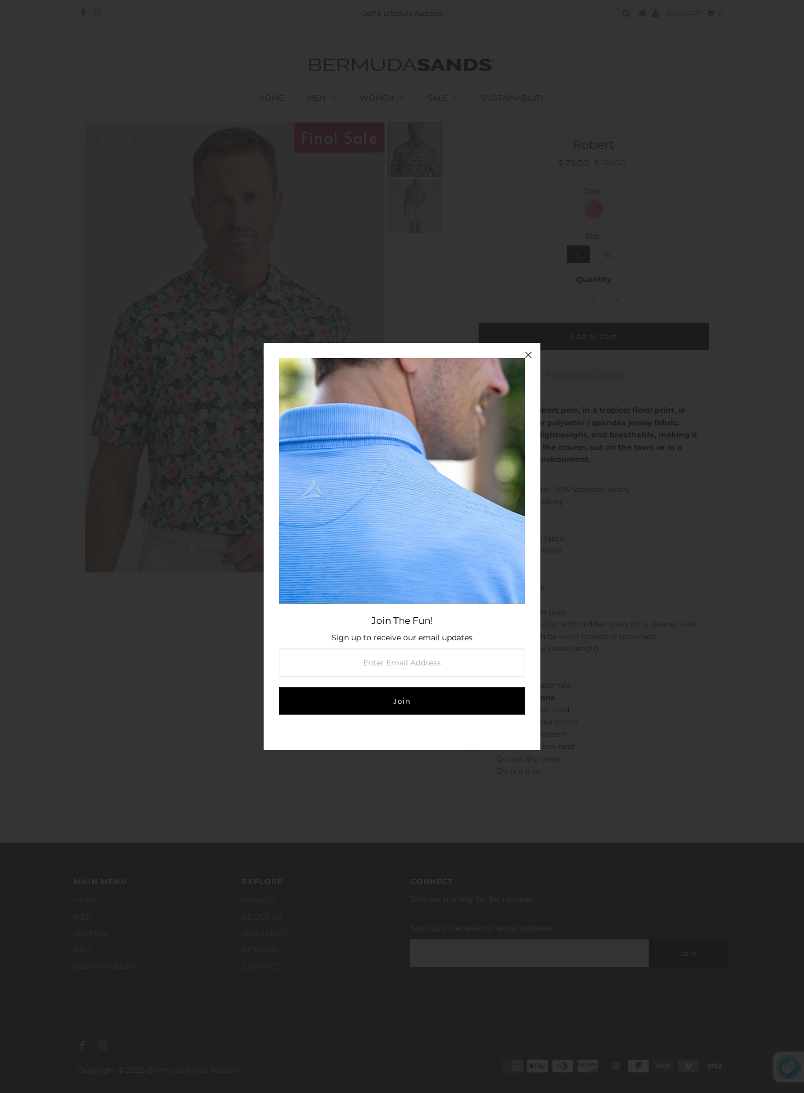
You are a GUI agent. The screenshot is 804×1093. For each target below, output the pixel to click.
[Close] (528, 355)
